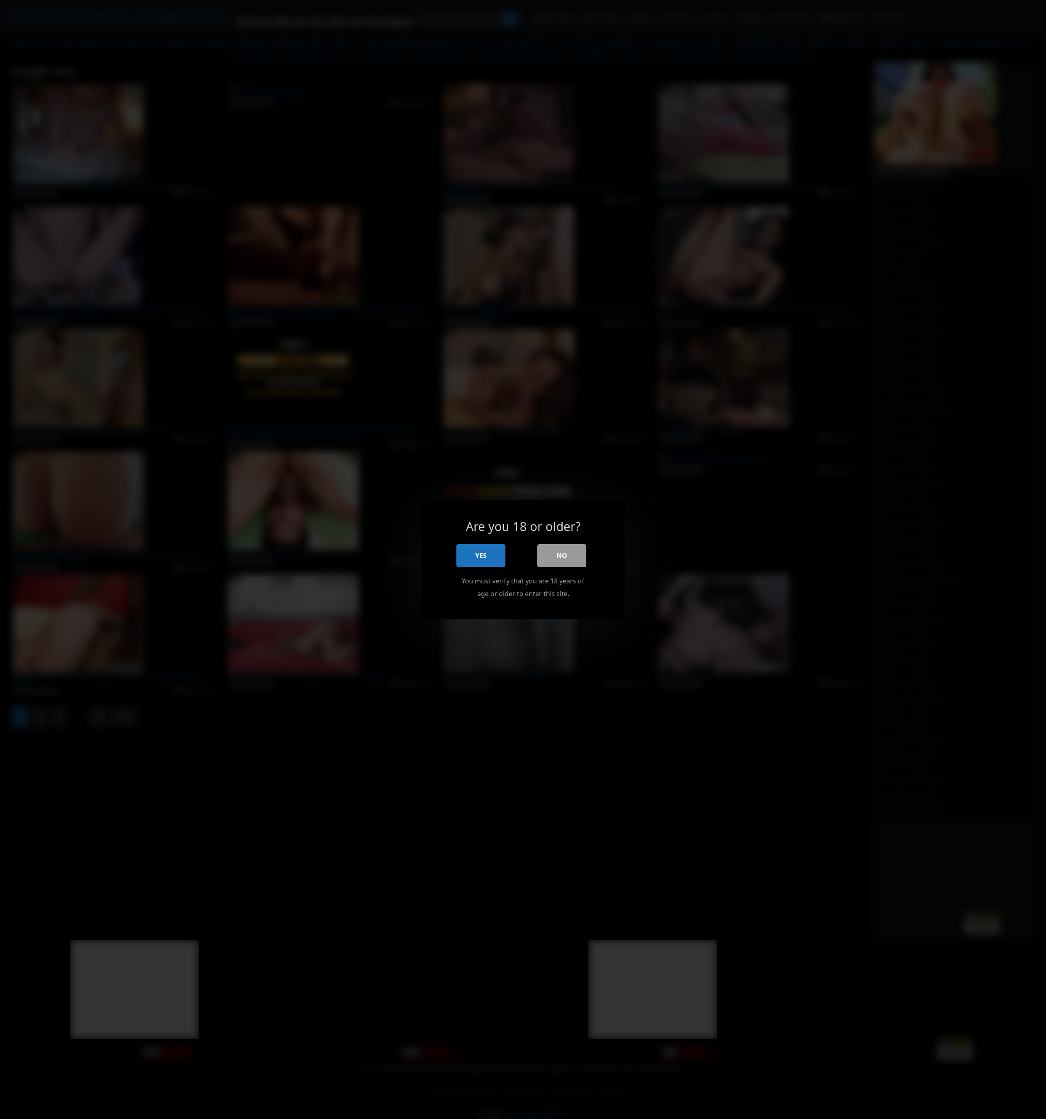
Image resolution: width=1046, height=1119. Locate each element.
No (562, 555)
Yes (481, 555)
